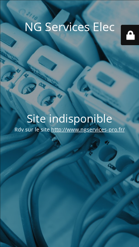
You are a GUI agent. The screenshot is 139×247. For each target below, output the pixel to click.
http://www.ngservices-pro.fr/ (88, 129)
